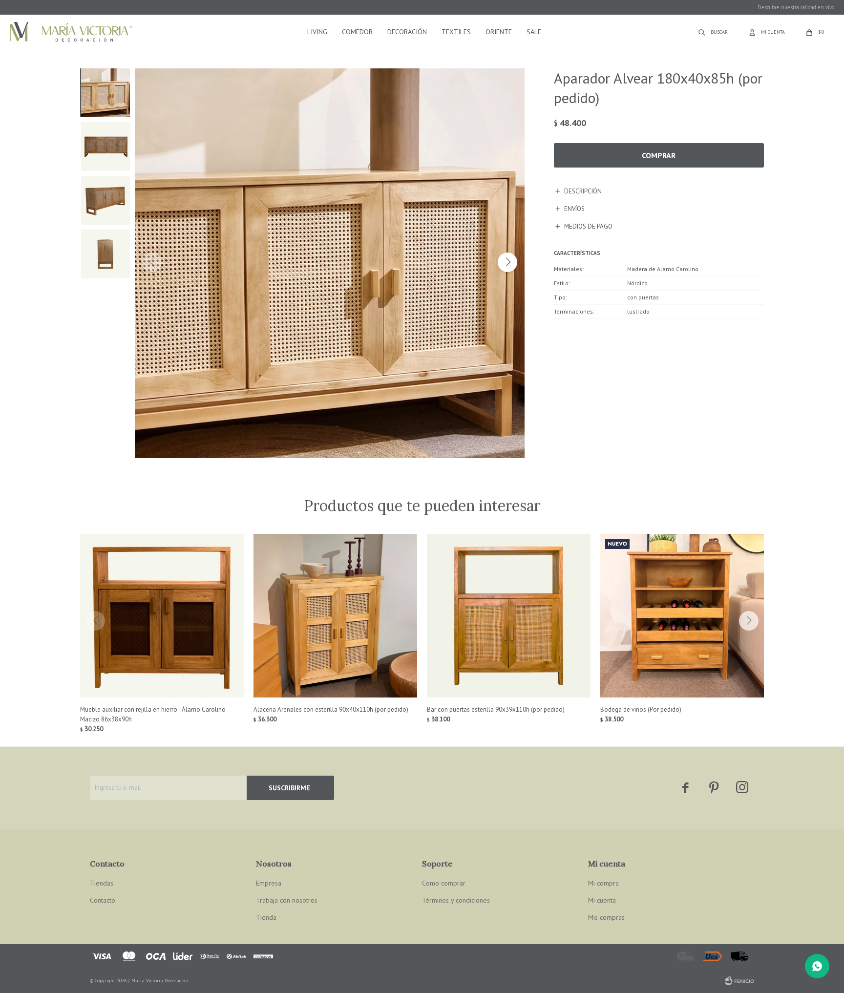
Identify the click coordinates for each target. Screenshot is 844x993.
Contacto (102, 900)
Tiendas (101, 883)
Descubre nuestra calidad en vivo (796, 7)
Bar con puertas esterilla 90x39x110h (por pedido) (496, 709)
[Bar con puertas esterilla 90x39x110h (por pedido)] (509, 615)
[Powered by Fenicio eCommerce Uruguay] (739, 980)
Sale (534, 31)
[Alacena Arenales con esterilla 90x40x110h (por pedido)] (335, 615)
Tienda (266, 917)
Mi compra (603, 883)
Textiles (456, 31)
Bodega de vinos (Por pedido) (640, 709)
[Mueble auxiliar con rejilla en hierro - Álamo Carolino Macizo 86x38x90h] (162, 615)
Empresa (268, 883)
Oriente (498, 31)
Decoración (407, 31)
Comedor (357, 31)
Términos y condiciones (456, 900)
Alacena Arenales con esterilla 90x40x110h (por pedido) (330, 709)
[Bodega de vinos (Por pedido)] (682, 615)
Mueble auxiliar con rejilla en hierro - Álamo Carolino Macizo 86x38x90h (153, 714)
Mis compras (606, 917)
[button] (507, 262)
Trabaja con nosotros (286, 900)
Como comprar (443, 883)
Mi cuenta (602, 900)
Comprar (658, 155)
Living (317, 31)
